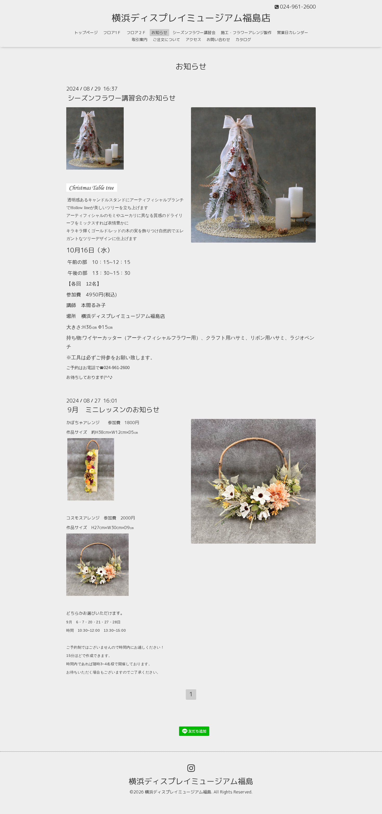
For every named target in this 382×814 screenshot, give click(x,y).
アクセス (193, 39)
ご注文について (166, 39)
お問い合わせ (218, 39)
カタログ (243, 39)
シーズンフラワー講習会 (194, 32)
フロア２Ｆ (136, 32)
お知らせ (159, 32)
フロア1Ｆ (112, 32)
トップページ (86, 32)
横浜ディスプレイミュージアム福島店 (191, 17)
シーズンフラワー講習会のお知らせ (122, 97)
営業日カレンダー (292, 32)
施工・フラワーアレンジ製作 (246, 32)
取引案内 (139, 39)
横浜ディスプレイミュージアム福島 (191, 781)
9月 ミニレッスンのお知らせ (114, 409)
